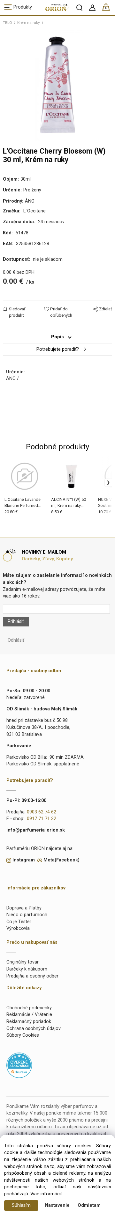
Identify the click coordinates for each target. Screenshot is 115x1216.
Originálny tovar (22, 962)
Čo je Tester (18, 921)
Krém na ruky (28, 22)
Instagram (23, 860)
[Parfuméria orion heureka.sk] (19, 1065)
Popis (57, 337)
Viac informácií (46, 1194)
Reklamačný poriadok (28, 1021)
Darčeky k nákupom (26, 969)
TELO (7, 22)
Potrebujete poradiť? (57, 349)
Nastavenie (57, 1205)
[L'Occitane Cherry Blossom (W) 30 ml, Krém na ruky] (57, 85)
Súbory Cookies (22, 1035)
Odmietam (89, 1205)
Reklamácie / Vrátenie (29, 1014)
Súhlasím (21, 1205)
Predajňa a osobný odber (32, 976)
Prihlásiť (16, 621)
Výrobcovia (18, 928)
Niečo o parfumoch (26, 914)
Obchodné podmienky (29, 1008)
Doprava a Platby (24, 908)
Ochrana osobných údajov (33, 1028)
